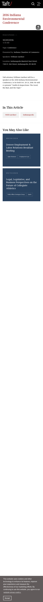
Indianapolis (28, 115)
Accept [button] (7, 598)
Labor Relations (12, 156)
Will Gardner (10, 115)
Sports (29, 194)
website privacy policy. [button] (12, 592)
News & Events (8, 35)
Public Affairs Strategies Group (16, 194)
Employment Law (24, 156)
